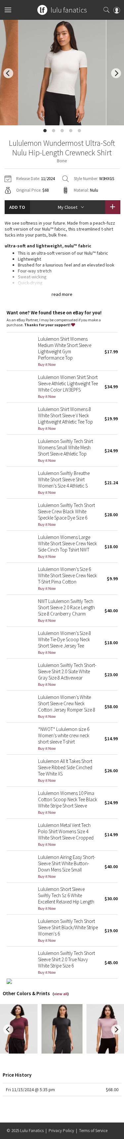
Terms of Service (93, 1130)
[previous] (8, 73)
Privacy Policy (61, 1130)
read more (62, 294)
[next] (116, 73)
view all (60, 993)
